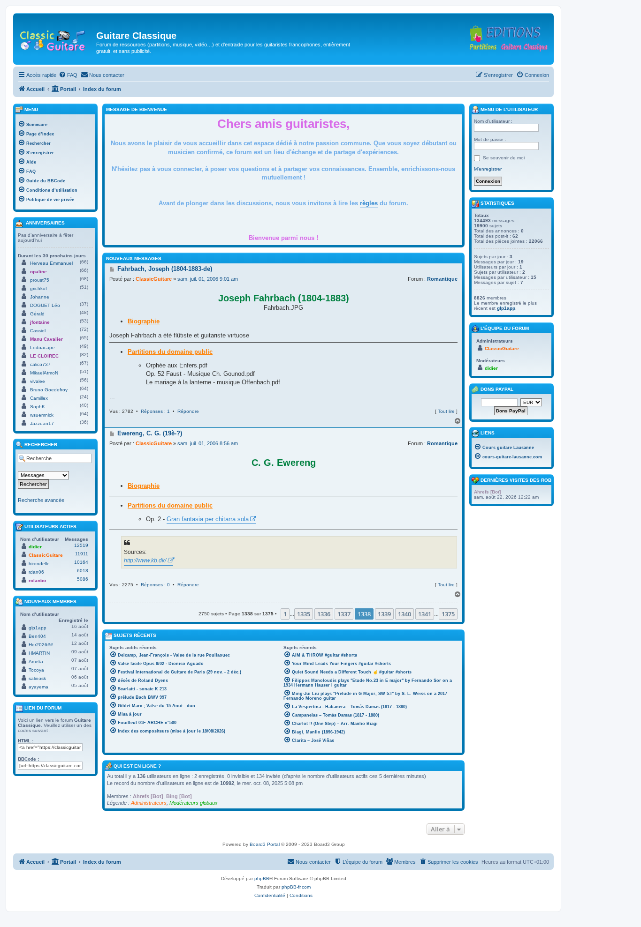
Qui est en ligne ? (137, 766)
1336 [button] (323, 614)
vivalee (37, 381)
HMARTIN (39, 653)
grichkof (38, 288)
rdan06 (36, 572)
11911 (81, 553)
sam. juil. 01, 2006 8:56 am (207, 443)
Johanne (39, 296)
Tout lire (446, 411)
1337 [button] (344, 614)
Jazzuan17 (42, 423)
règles (369, 203)
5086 (82, 579)
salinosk (37, 678)
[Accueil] (55, 38)
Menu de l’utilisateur (508, 109)
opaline (38, 271)
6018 (82, 570)
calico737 (40, 364)
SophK (37, 406)
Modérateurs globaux (193, 803)
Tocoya (36, 670)
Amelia (36, 661)
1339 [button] (384, 614)
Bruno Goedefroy (49, 389)
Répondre (188, 411)
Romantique (442, 279)
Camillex (39, 398)
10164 (81, 562)
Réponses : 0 (155, 584)
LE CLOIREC (44, 356)
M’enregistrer (488, 169)
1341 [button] (424, 614)
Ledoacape (42, 347)
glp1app (37, 627)
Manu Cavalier (46, 339)
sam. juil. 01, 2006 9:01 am (207, 279)
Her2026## (41, 644)
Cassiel (38, 330)
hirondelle (39, 563)
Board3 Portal (265, 844)
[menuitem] (68, 75)
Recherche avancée (41, 500)
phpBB (261, 878)
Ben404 (37, 636)
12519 (81, 545)
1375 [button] (448, 614)
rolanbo (37, 580)
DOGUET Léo (45, 305)
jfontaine (40, 322)
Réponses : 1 (155, 411)
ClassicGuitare (154, 279)
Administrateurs (149, 803)
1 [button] (285, 614)
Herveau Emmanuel (51, 263)
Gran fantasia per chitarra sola (208, 519)
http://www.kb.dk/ (145, 560)
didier (35, 546)
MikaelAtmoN (44, 372)
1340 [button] (404, 614)
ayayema (38, 686)
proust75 (39, 280)
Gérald (37, 313)
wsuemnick (41, 415)
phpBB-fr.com (296, 887)
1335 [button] (303, 614)
